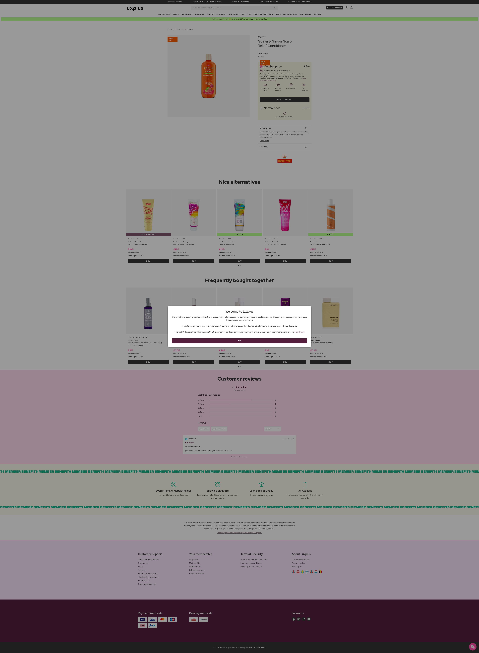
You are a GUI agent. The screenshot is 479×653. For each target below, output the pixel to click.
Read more (300, 332)
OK (239, 341)
